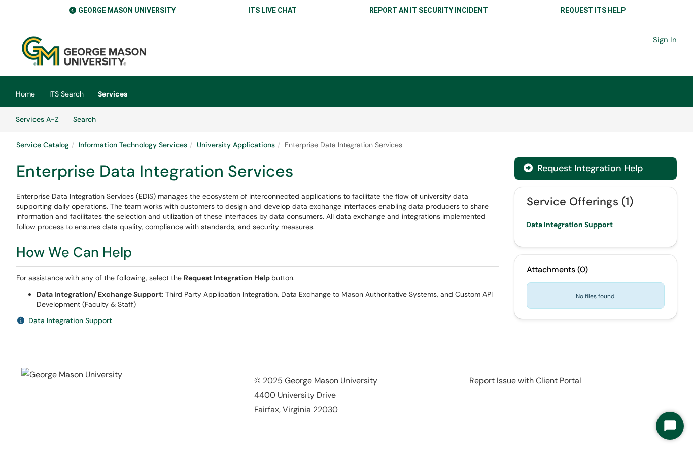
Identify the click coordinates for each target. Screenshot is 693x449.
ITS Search (66, 94)
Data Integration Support (70, 320)
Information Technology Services (133, 144)
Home (25, 94)
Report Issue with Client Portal (525, 380)
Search (88, 119)
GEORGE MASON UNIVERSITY (127, 10)
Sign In (665, 40)
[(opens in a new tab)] (84, 50)
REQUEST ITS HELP (593, 10)
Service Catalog (42, 144)
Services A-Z (37, 119)
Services (112, 94)
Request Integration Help (583, 168)
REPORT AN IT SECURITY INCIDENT (428, 10)
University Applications (236, 144)
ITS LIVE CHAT (272, 10)
